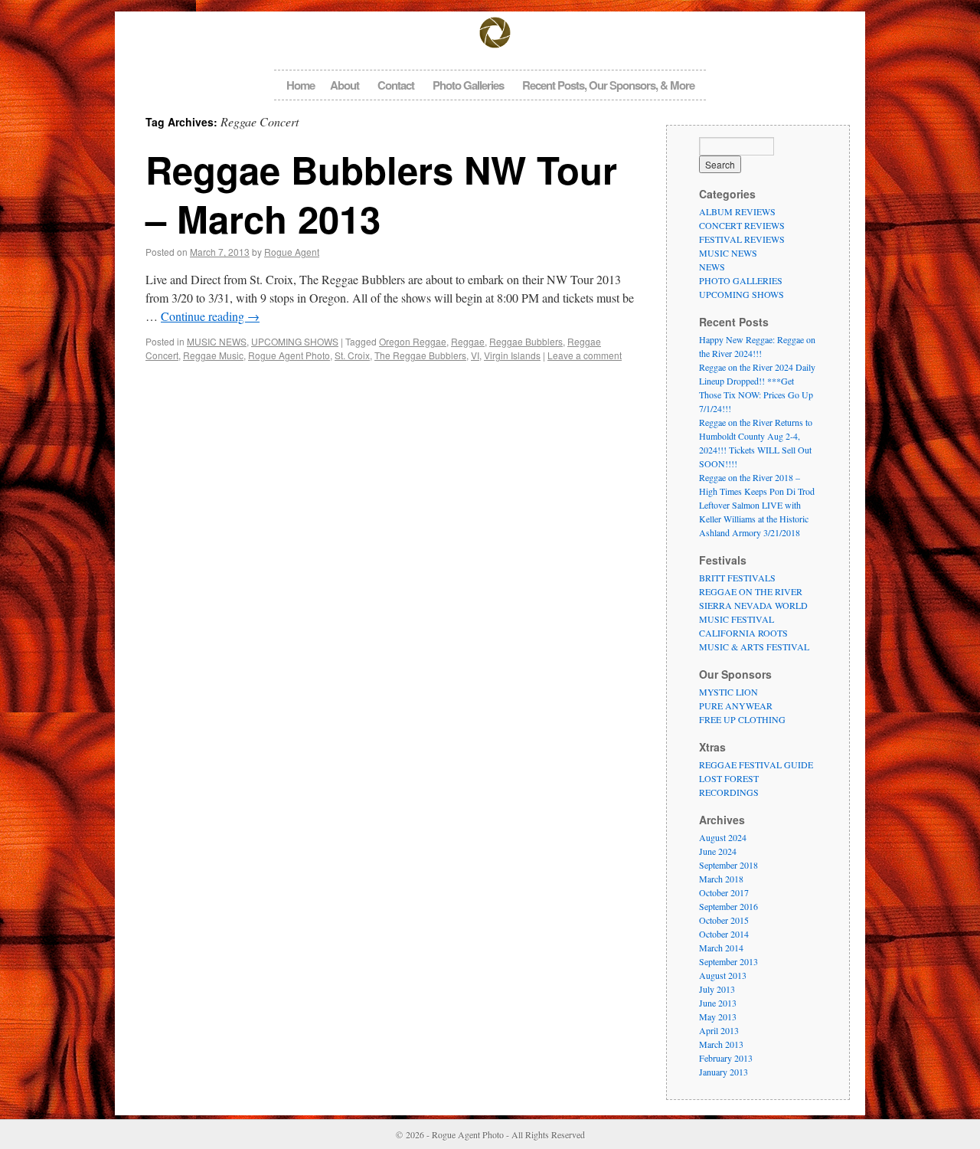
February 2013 (726, 1058)
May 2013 (718, 1016)
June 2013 (718, 1003)
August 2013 (722, 975)
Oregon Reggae (412, 341)
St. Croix (352, 355)
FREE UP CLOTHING (742, 719)
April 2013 (719, 1030)
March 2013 (721, 1044)
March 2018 (721, 878)
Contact (395, 85)
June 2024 (718, 851)
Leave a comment (584, 355)
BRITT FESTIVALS (737, 577)
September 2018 (728, 865)
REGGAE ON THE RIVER (750, 591)
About (344, 85)
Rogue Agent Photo (289, 355)
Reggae (468, 341)
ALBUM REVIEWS (737, 211)
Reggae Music (213, 355)
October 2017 (724, 892)
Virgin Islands (512, 355)
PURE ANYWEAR (736, 705)
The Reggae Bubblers (420, 355)
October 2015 (724, 920)
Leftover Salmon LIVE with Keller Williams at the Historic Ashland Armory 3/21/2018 (753, 518)
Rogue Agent (291, 251)
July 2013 (717, 989)
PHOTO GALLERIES (740, 280)
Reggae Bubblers (526, 341)
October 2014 (724, 934)
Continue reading (210, 316)
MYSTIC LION (728, 692)
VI (475, 355)
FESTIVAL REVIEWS (742, 239)
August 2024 (722, 837)
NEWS (712, 266)
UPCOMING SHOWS (294, 341)
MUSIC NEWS (217, 341)
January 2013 (723, 1072)
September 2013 (728, 961)
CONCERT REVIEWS (742, 225)
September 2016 (728, 906)
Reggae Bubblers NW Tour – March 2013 (381, 193)
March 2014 (721, 947)
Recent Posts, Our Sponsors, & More (608, 85)
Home (300, 85)
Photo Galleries (468, 85)
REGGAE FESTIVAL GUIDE (756, 764)
